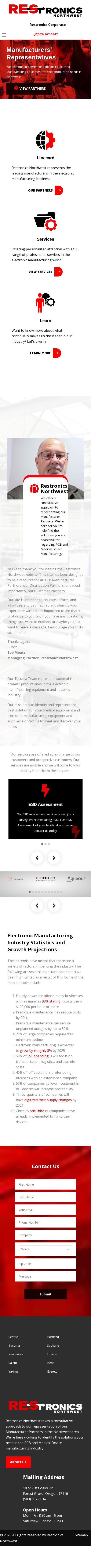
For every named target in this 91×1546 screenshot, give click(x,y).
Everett (52, 1371)
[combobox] (21, 1249)
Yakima (13, 1371)
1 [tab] (42, 844)
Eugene (52, 1354)
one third (37, 1111)
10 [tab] (58, 892)
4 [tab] (39, 892)
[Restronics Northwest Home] (45, 10)
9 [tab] (55, 892)
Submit (46, 1294)
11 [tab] (61, 892)
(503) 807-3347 (47, 34)
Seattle (13, 1337)
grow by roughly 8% (36, 1050)
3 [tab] (49, 844)
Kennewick (15, 1354)
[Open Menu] (4, 35)
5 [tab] (42, 892)
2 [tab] (45, 844)
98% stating (51, 1001)
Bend (50, 1363)
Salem (12, 1363)
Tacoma (14, 1345)
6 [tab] (45, 892)
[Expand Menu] (84, 21)
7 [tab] (49, 892)
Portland (53, 1337)
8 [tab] (52, 892)
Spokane (53, 1345)
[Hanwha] (15, 879)
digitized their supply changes (48, 1100)
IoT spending (38, 1056)
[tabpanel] (45, 809)
